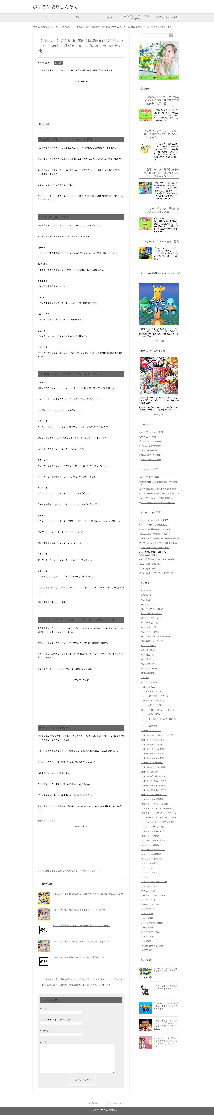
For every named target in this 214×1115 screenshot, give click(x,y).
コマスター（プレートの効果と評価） (158, 822)
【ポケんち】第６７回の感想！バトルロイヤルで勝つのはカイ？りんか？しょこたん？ (82, 979)
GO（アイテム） (148, 604)
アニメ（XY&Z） (149, 687)
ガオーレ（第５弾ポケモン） (154, 795)
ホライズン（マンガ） (151, 872)
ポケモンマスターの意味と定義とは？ (158, 498)
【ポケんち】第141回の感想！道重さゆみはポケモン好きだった (81, 941)
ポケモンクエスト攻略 (151, 460)
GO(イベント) (147, 591)
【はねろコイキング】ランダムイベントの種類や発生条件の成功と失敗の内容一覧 (161, 100)
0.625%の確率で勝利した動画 (154, 534)
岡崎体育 (87, 871)
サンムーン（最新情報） (152, 854)
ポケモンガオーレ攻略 (151, 441)
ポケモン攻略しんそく (55, 6)
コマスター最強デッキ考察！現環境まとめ (160, 493)
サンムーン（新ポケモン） (153, 850)
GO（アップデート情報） (152, 609)
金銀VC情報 (146, 950)
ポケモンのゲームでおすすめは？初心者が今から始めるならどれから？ (161, 134)
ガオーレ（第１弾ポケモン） (154, 776)
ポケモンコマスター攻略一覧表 (161, 241)
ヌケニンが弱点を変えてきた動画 (156, 529)
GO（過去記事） (148, 664)
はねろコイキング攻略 (151, 455)
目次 (77, 17)
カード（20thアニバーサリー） (155, 696)
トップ (48, 17)
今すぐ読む (159, 341)
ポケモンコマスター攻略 (152, 432)
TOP (47, 27)
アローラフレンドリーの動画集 (155, 520)
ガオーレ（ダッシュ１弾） (153, 740)
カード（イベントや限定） (153, 701)
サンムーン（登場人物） (152, 859)
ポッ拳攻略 (146, 941)
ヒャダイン (77, 871)
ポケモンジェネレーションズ (154, 895)
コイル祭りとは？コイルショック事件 (158, 503)
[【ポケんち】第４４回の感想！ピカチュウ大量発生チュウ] (44, 962)
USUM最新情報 (148, 673)
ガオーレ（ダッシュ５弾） (153, 758)
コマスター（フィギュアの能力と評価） (159, 818)
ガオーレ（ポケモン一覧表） (154, 767)
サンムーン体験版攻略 (151, 446)
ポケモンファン (148, 909)
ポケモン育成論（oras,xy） (153, 923)
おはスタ (145, 678)
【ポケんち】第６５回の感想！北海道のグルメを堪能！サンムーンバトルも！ (76, 985)
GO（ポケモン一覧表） (151, 623)
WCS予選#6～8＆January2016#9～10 (158, 559)
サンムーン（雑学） (150, 863)
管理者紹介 (94, 1103)
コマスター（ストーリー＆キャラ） (157, 808)
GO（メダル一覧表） (150, 627)
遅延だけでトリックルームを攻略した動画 (160, 538)
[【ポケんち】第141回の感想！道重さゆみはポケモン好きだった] (44, 946)
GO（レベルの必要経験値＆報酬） (156, 636)
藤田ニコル (97, 871)
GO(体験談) (146, 595)
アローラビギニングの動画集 (154, 525)
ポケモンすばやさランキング (154, 882)
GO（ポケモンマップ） (151, 618)
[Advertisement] (81, 100)
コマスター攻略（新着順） (153, 799)
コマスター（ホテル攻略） (153, 827)
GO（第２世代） (148, 650)
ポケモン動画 (147, 914)
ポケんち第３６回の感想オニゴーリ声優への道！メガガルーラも (81, 926)
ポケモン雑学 (147, 937)
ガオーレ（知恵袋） (150, 772)
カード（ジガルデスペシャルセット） (158, 710)
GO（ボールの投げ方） (151, 614)
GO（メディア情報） (150, 632)
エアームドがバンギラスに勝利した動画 (159, 543)
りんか (68, 871)
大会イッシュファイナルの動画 (155, 548)
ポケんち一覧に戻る (46, 821)
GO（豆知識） (147, 659)
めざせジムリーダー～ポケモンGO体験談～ (137, 17)
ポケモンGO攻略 (148, 437)
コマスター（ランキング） (153, 831)
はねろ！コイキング (150, 682)
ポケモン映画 (147, 918)
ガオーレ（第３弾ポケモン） (154, 785)
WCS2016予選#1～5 (150, 555)
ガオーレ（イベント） (151, 731)
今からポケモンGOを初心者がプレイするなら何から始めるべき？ (166, 1006)
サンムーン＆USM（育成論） (154, 840)
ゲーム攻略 (107, 17)
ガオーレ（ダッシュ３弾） (153, 749)
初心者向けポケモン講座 (166, 17)
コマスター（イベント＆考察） (155, 804)
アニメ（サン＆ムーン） (152, 691)
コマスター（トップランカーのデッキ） (159, 813)
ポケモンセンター (149, 900)
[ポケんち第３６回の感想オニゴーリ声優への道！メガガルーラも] (44, 930)
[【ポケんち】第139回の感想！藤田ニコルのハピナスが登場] (44, 914)
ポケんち (58, 63)
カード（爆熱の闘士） (151, 726)
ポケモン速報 (147, 927)
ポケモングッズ (148, 891)
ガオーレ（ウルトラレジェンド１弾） (158, 735)
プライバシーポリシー (117, 1103)
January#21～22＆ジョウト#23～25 (157, 573)
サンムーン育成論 (149, 450)
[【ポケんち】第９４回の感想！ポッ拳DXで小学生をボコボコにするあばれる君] (44, 898)
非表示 (46, 124)
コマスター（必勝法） (151, 836)
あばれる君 (48, 871)
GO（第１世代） (148, 646)
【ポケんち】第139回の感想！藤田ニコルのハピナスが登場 (79, 910)
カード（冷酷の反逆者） (152, 714)
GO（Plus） (146, 600)
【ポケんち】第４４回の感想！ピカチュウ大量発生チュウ (78, 957)
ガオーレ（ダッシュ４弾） (153, 753)
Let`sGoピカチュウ (149, 668)
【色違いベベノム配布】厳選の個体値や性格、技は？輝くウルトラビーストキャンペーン (161, 173)
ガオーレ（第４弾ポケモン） (154, 790)
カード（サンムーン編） (152, 705)
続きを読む (159, 415)
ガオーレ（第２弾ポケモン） (154, 781)
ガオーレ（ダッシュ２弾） (153, 744)
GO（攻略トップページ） (152, 641)
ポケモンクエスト (149, 886)
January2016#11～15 (150, 564)
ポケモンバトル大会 (150, 904)
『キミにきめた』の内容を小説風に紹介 (159, 489)
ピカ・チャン (147, 868)
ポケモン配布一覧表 (150, 477)
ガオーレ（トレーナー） (152, 763)
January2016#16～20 (150, 569)
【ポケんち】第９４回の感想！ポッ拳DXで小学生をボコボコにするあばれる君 (88, 894)
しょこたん (59, 871)
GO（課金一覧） (148, 655)
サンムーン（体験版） (151, 845)
